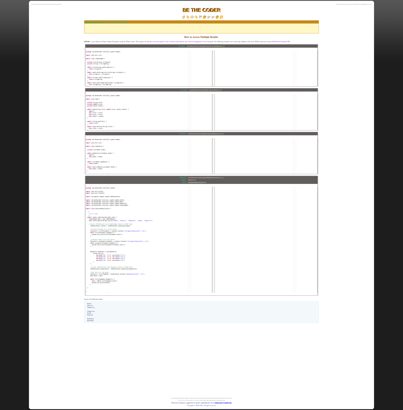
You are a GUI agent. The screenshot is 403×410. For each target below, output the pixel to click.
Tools (55, 4)
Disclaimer (209, 400)
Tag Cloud (352, 4)
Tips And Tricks (186, 400)
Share (204, 400)
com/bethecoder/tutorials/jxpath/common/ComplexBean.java (205, 46)
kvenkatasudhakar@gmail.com (197, 182)
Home (32, 4)
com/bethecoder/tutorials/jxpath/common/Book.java (204, 90)
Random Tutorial (184, 398)
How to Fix (193, 400)
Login (223, 400)
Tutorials (37, 4)
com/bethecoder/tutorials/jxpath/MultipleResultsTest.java (205, 177)
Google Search (206, 398)
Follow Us (358, 4)
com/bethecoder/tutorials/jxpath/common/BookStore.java (205, 134)
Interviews (339, 4)
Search (59, 4)
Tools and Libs (90, 22)
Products (51, 4)
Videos (46, 4)
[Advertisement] (73, 73)
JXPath (100, 22)
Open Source (345, 4)
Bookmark (364, 4)
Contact (369, 4)
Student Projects (220, 398)
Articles (42, 4)
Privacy (215, 400)
